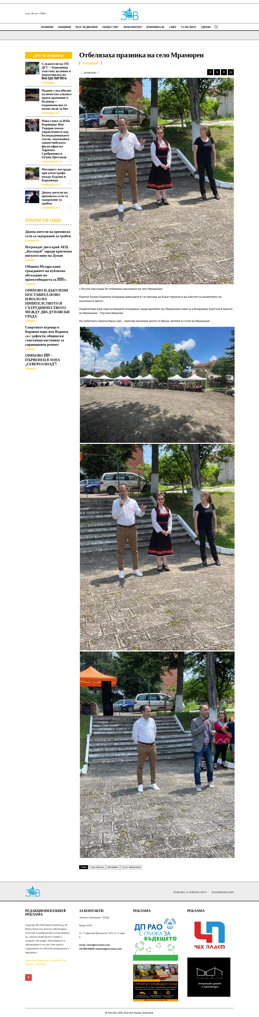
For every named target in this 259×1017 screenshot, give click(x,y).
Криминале (51, 113)
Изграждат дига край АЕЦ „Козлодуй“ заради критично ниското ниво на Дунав (48, 251)
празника (113, 867)
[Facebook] (210, 72)
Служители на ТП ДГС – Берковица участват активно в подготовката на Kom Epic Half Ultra (56, 71)
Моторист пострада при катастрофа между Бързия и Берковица (56, 174)
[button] (216, 26)
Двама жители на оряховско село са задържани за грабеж (55, 197)
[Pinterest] (224, 72)
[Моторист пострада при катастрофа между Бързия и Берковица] (32, 173)
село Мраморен (131, 867)
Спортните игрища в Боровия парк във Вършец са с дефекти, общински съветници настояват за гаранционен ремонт (46, 335)
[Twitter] (217, 72)
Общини (30, 284)
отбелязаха (97, 867)
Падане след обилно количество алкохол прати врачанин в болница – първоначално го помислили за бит (56, 99)
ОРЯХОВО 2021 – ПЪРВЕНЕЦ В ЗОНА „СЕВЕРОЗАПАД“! (42, 359)
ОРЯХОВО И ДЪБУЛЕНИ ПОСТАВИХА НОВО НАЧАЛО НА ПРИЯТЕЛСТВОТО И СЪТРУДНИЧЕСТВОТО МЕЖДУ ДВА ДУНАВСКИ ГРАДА (47, 303)
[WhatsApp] (231, 72)
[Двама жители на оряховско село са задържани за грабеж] (32, 196)
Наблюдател (52, 161)
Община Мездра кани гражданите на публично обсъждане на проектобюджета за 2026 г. (46, 272)
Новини (48, 83)
